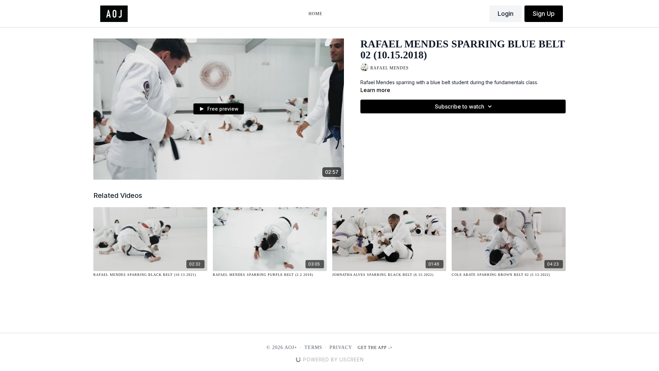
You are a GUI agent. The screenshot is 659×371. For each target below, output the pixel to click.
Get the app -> (375, 347)
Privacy (341, 347)
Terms (313, 347)
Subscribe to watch (459, 106)
